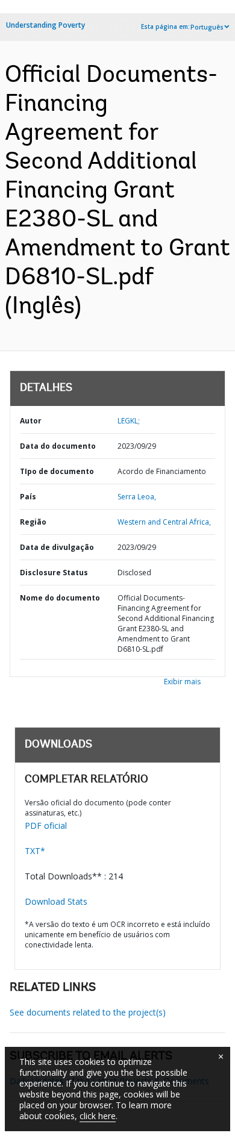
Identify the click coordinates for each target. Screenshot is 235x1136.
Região (33, 522)
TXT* (35, 851)
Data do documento (58, 446)
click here (98, 1116)
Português (207, 27)
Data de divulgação (57, 547)
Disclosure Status (54, 572)
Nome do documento (60, 598)
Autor (31, 421)
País (28, 497)
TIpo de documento (57, 471)
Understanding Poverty (45, 25)
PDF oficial (46, 825)
